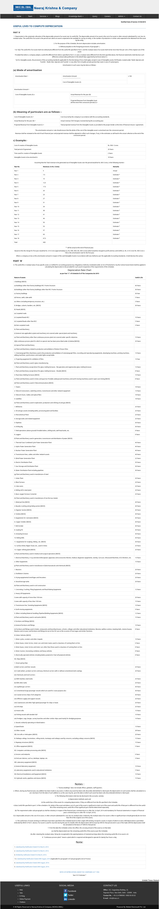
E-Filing (22, 896)
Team (30, 16)
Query (94, 16)
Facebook (72, 891)
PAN (21, 890)
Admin (121, 16)
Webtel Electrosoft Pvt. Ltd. (136, 907)
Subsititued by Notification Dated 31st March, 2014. (32, 851)
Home (19, 16)
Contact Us (137, 16)
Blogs (57, 16)
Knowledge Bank (75, 16)
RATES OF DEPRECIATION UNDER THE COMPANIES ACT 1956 (79, 872)
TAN (21, 893)
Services (43, 16)
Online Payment (25, 899)
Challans (22, 902)
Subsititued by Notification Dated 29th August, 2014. (32, 863)
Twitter (70, 895)
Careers (108, 16)
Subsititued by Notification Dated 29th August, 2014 (33, 859)
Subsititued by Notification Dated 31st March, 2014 (32, 847)
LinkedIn (71, 899)
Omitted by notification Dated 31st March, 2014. (31, 855)
